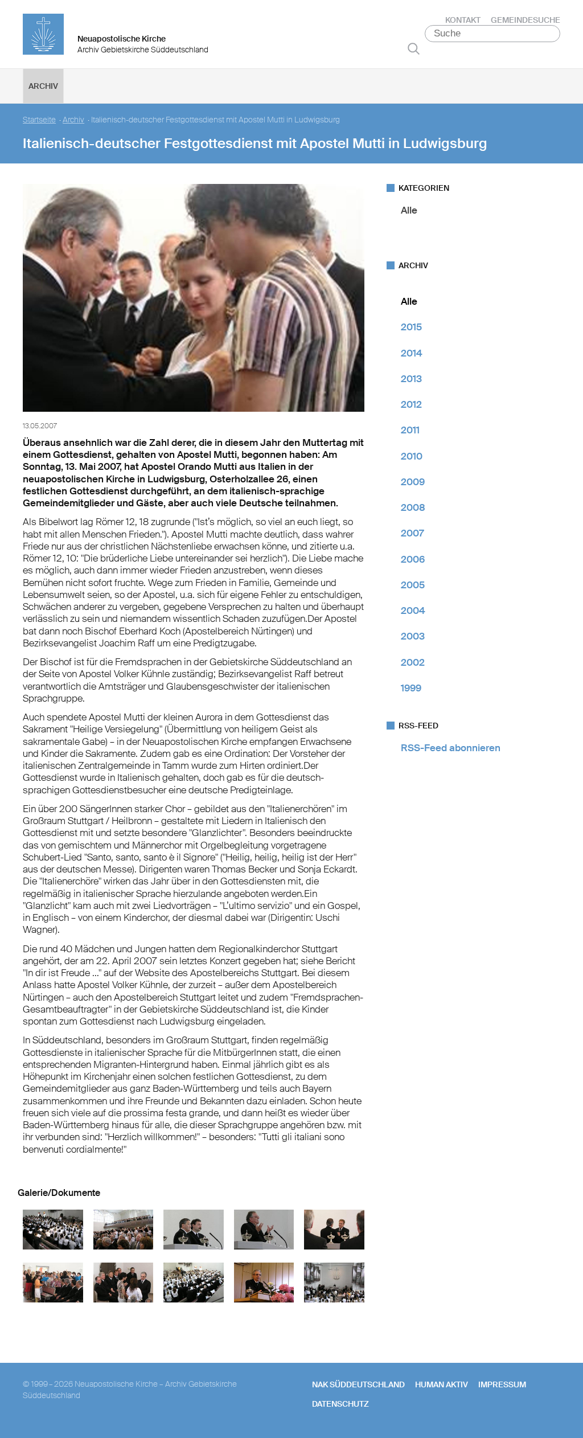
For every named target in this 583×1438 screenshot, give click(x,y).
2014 (411, 353)
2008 (413, 507)
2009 (413, 482)
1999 (411, 688)
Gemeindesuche (525, 20)
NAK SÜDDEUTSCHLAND (358, 1384)
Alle (409, 210)
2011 (410, 430)
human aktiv (441, 1384)
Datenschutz (340, 1404)
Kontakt (463, 20)
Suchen (414, 48)
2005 (413, 585)
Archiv (43, 86)
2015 (411, 327)
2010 (411, 456)
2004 (413, 610)
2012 (411, 404)
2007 (412, 533)
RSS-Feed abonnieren (450, 747)
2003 (413, 636)
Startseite (39, 120)
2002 (413, 662)
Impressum (502, 1384)
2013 (411, 378)
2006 (413, 559)
